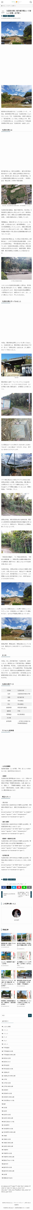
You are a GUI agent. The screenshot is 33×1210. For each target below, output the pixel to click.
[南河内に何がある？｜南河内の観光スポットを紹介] (16, 2)
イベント (5, 1030)
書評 (4, 1104)
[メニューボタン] (2, 2)
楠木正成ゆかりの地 (8, 1121)
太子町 (4, 15)
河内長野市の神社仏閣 (9, 1132)
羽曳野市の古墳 (7, 1153)
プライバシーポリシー (18, 1202)
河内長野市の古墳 (8, 1128)
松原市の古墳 (7, 1114)
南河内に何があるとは (7, 1202)
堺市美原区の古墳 (8, 1068)
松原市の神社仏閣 (8, 1118)
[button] (3, 887)
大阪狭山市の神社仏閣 (9, 1075)
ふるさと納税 (7, 1026)
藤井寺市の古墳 (7, 1167)
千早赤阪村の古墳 (8, 1051)
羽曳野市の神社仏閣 (8, 1156)
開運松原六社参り (8, 1178)
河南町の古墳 (7, 1139)
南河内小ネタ (7, 1061)
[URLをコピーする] (29, 887)
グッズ (5, 1037)
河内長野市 (6, 1125)
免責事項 (16, 1204)
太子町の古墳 (11, 15)
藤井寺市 (5, 1164)
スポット (5, 1044)
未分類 (5, 1107)
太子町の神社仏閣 (8, 1086)
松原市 (5, 1111)
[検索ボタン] (31, 2)
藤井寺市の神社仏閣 (8, 1171)
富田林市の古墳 (7, 1093)
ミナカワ (16, 920)
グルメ (5, 1040)
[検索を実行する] (30, 1015)
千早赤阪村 (6, 1047)
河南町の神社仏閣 (8, 1142)
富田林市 (5, 1090)
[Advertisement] (16, 66)
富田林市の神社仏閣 (8, 1097)
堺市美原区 (6, 1065)
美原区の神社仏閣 (8, 1146)
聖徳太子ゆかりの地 (8, 1160)
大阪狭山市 (6, 1072)
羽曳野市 (5, 1149)
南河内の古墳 (7, 1058)
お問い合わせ (28, 1202)
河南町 (5, 1135)
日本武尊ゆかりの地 (8, 1100)
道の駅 (5, 1174)
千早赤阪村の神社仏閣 (9, 1054)
